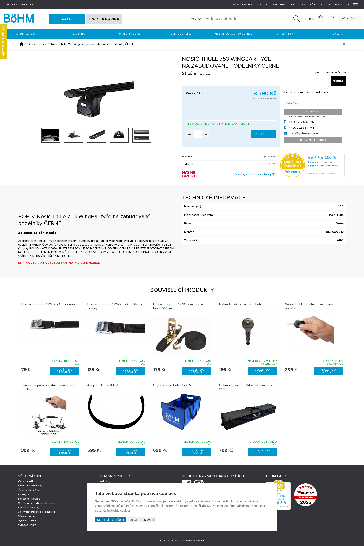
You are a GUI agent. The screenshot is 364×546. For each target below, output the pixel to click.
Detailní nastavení (142, 519)
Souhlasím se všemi (110, 519)
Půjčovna (317, 4)
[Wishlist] (331, 20)
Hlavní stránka (241, 4)
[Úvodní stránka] (21, 44)
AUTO (66, 19)
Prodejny (23, 494)
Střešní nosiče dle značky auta (36, 503)
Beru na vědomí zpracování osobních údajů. (308, 116)
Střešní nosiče (129, 34)
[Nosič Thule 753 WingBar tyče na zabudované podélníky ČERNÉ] (96, 100)
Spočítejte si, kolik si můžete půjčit (255, 174)
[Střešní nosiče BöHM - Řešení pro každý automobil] (19, 19)
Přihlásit (349, 18)
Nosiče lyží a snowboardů (234, 34)
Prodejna (298, 4)
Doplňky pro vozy (28, 507)
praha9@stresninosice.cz (305, 133)
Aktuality (105, 481)
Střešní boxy (286, 34)
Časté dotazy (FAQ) (29, 490)
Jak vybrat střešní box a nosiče (36, 511)
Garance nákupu (28, 481)
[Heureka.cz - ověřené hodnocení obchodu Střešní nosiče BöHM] (312, 176)
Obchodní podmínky (271, 4)
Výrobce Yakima (27, 520)
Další (338, 34)
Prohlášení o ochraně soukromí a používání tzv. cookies (185, 506)
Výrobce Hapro (27, 524)
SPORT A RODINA (103, 19)
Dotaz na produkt (313, 140)
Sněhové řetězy (182, 34)
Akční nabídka (26, 34)
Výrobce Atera (26, 516)
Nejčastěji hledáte (29, 498)
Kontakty (336, 4)
